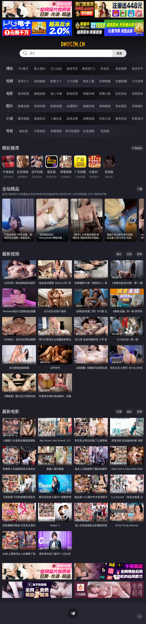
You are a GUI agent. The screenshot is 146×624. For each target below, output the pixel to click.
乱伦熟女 (121, 94)
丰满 (118, 411)
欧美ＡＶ (56, 81)
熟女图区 (121, 106)
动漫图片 (72, 106)
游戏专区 (72, 69)
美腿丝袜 (88, 106)
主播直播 (121, 81)
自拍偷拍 (39, 81)
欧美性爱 (72, 94)
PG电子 (23, 69)
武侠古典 (72, 119)
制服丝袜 (88, 94)
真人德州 (39, 69)
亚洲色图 (39, 106)
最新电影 (10, 411)
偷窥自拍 (23, 106)
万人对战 (56, 69)
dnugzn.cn (73, 44)
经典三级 (105, 94)
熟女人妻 (88, 81)
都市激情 (23, 119)
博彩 (9, 68)
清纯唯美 (105, 106)
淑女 (129, 411)
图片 (9, 106)
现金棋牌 (121, 69)
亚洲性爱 (23, 94)
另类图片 (137, 106)
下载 (139, 189)
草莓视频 (56, 131)
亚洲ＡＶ (23, 81)
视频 (9, 81)
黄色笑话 (121, 119)
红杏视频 (88, 131)
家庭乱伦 (39, 119)
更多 (139, 254)
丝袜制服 (105, 81)
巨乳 (129, 254)
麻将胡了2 (88, 69)
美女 (118, 254)
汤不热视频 (72, 131)
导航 (9, 131)
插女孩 (23, 131)
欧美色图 (56, 106)
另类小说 (105, 119)
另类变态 (137, 94)
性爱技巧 (137, 119)
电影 (9, 93)
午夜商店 (39, 131)
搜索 (119, 53)
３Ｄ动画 (72, 81)
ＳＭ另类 (137, 81)
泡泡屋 (105, 131)
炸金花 (105, 69)
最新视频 (10, 254)
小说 (9, 118)
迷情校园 (88, 119)
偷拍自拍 (39, 94)
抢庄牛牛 (137, 69)
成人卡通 (56, 94)
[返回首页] (139, 616)
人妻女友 (56, 119)
